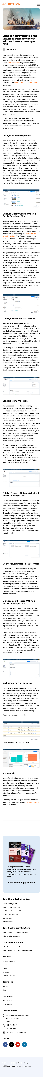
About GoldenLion (9, 961)
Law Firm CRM (7, 918)
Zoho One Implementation (12, 947)
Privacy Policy (23, 1063)
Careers (5, 968)
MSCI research (14, 62)
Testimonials (7, 1004)
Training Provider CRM (10, 914)
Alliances (6, 972)
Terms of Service (8, 1063)
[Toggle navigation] (38, 4)
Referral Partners (9, 976)
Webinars (6, 986)
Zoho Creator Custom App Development (17, 950)
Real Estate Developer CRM (25, 82)
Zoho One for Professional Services (15, 932)
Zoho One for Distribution (12, 936)
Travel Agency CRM (10, 904)
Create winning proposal (21, 882)
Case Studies (7, 1001)
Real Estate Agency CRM (11, 907)
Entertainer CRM (8, 922)
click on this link (32, 802)
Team (5, 965)
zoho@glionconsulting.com (16, 1032)
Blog (4, 990)
